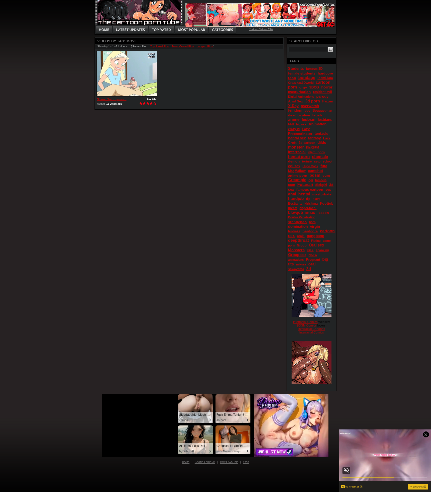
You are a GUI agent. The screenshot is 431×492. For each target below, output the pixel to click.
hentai (304, 194)
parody (322, 96)
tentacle (321, 133)
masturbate (321, 194)
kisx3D (310, 213)
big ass (301, 124)
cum (326, 175)
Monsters (296, 250)
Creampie (297, 180)
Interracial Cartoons (311, 329)
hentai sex (297, 138)
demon (294, 161)
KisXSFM (312, 147)
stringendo (297, 222)
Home (186, 462)
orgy (303, 87)
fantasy (314, 138)
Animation (317, 124)
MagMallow (297, 171)
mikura (301, 264)
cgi (311, 180)
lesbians (325, 119)
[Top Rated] (161, 30)
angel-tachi (308, 208)
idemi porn (316, 152)
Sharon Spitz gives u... (111, 99)
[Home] (104, 30)
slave (317, 199)
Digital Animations (301, 96)
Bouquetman (322, 110)
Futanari (305, 184)
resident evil (322, 92)
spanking (322, 250)
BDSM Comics (307, 325)
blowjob (295, 212)
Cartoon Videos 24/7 (261, 29)
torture (307, 161)
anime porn (297, 175)
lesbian (309, 119)
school (327, 161)
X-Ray (293, 106)
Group (302, 245)
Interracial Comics (305, 322)
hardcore (310, 231)
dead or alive (299, 115)
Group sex (297, 254)
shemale (320, 157)
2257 (246, 462)
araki (301, 236)
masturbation (299, 92)
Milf (291, 124)
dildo (322, 142)
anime (294, 119)
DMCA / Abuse (229, 462)
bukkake (294, 231)
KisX (310, 250)
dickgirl (321, 185)
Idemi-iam (325, 78)
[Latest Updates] (130, 30)
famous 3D (314, 69)
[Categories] (222, 30)
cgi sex (294, 166)
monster (296, 147)
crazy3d (294, 129)
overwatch (310, 106)
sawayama (296, 269)
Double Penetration (301, 217)
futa (324, 166)
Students (296, 68)
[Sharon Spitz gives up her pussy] (127, 73)
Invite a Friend (205, 462)
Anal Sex (295, 101)
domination (298, 226)
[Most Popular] (191, 30)
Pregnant (313, 259)
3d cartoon (307, 143)
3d (308, 269)
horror (326, 87)
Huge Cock (310, 166)
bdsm (315, 175)
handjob (296, 198)
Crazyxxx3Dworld (301, 82)
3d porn (312, 101)
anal (292, 194)
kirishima (311, 203)
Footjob (326, 203)
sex (328, 189)
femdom (295, 110)
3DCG (314, 87)
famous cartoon (309, 189)
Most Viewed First (183, 46)
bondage (306, 78)
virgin (315, 226)
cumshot (315, 170)
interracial (297, 152)
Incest (292, 208)
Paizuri (327, 101)
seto (317, 161)
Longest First (205, 46)
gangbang (315, 236)
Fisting (316, 241)
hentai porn (299, 157)
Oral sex (316, 245)
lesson (323, 213)
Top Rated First (159, 46)
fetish (317, 115)
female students (302, 73)
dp (308, 199)
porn (312, 222)
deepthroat (298, 240)
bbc (307, 110)
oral (312, 264)
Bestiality (295, 203)
